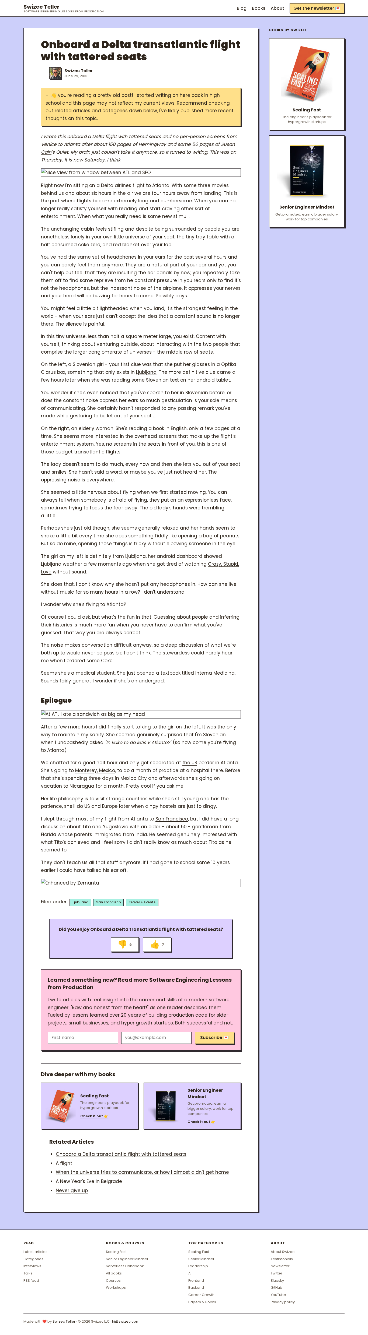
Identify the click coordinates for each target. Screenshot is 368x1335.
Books (258, 8)
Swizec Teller (63, 8)
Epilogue (56, 700)
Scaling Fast (116, 1251)
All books (114, 1273)
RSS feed (31, 1280)
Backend (196, 1287)
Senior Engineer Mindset (127, 1259)
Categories (33, 1259)
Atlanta (72, 144)
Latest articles (35, 1251)
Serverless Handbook (125, 1266)
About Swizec (282, 1251)
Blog (242, 8)
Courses (113, 1280)
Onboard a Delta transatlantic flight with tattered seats (121, 1154)
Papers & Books (202, 1302)
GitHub (276, 1287)
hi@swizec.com (126, 1321)
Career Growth (201, 1294)
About (277, 8)
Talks (27, 1273)
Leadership (198, 1266)
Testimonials (282, 1259)
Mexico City (133, 778)
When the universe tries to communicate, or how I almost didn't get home (142, 1172)
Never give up (72, 1190)
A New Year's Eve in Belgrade (89, 1181)
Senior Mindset (201, 1259)
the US (189, 762)
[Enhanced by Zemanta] (141, 883)
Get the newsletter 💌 (317, 8)
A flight (64, 1163)
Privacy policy (283, 1302)
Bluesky (277, 1280)
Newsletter (280, 1266)
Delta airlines (116, 185)
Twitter (276, 1273)
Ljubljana (146, 372)
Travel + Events (142, 902)
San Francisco (171, 819)
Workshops (116, 1287)
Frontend (196, 1280)
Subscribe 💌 (214, 1037)
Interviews (32, 1266)
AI (190, 1273)
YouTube (278, 1294)
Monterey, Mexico (95, 770)
